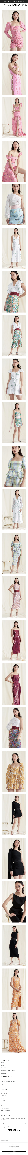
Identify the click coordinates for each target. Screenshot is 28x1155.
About (3, 1062)
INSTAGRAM (4, 1095)
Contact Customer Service (8, 1081)
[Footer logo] (14, 1130)
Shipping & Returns (6, 1087)
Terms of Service (5, 1110)
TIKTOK (3, 1098)
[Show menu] (1, 5)
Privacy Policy (5, 1108)
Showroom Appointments (8, 1070)
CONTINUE (14, 1151)
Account (3, 1079)
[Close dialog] (27, 1143)
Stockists (3, 1073)
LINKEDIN (3, 1100)
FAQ (2, 1084)
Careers (3, 1065)
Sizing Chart (4, 1089)
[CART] (25, 5)
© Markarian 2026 (4, 1140)
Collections (4, 1068)
